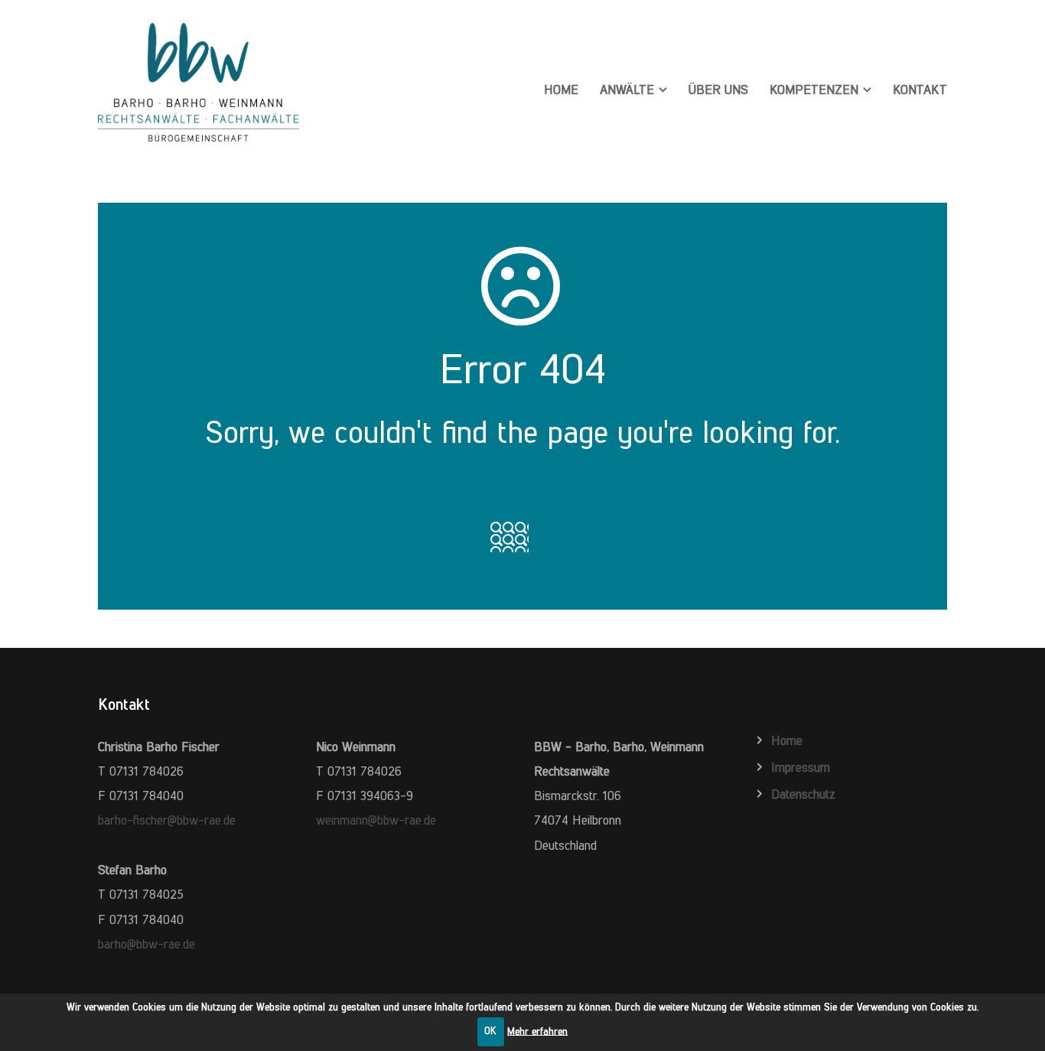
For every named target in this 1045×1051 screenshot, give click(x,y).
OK (490, 1030)
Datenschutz (803, 794)
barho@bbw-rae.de (146, 944)
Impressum (800, 767)
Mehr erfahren (537, 1030)
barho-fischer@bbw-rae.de (167, 820)
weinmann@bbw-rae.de (376, 820)
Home (561, 89)
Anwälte (627, 89)
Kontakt (920, 89)
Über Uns (718, 89)
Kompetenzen (814, 89)
